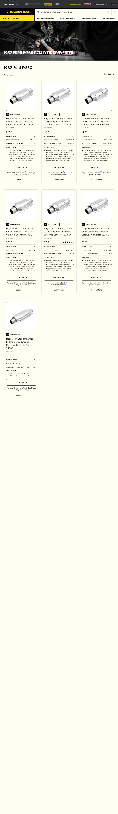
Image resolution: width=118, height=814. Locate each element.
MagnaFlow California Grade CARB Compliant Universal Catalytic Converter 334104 (58, 231)
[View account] (108, 12)
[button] (115, 12)
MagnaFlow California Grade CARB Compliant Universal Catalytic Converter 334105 (95, 121)
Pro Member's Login (11, 4)
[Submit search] (38, 12)
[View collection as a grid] (109, 74)
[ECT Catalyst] (32, 4)
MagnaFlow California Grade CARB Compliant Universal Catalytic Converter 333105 (20, 121)
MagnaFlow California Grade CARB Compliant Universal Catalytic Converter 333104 (20, 231)
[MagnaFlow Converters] (47, 4)
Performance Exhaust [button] (46, 18)
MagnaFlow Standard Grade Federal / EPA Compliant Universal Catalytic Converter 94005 (21, 343)
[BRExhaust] (60, 4)
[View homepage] (17, 12)
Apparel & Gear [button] (109, 18)
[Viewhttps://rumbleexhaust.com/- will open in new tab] (87, 4)
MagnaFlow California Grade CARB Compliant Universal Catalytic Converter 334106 (58, 121)
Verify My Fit (21, 167)
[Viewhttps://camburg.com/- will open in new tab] (101, 4)
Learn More (26, 180)
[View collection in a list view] (113, 74)
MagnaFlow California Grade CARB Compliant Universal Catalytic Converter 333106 (95, 231)
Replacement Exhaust (89, 18)
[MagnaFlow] (74, 4)
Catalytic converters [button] (68, 18)
